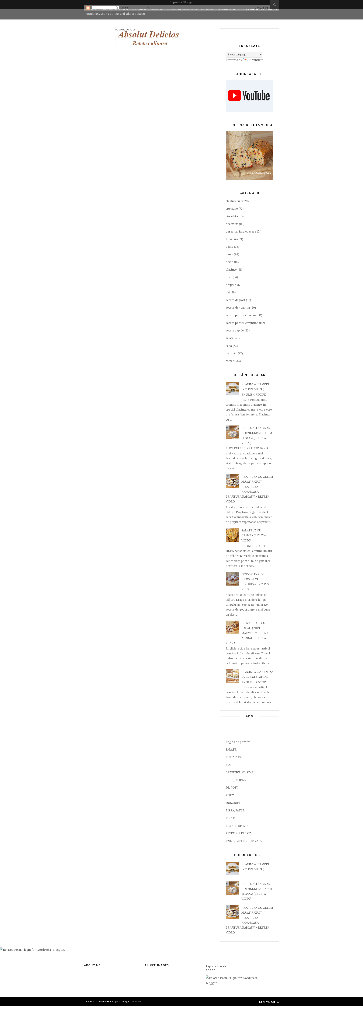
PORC (230, 795)
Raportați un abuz (217, 966)
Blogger (188, 2)
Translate (256, 60)
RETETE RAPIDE (237, 757)
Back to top (267, 1002)
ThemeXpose (113, 1001)
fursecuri (232, 239)
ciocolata (232, 216)
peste (229, 262)
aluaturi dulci (234, 201)
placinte (231, 269)
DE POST (232, 787)
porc (229, 277)
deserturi (232, 224)
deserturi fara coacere (241, 231)
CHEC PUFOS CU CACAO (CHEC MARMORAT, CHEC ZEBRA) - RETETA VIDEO (247, 633)
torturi (230, 361)
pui (228, 292)
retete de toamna (238, 307)
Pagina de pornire (238, 742)
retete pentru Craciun (241, 315)
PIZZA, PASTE (235, 810)
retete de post (235, 300)
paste (229, 254)
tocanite (231, 353)
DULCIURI (233, 803)
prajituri (231, 285)
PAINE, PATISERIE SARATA (244, 841)
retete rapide (235, 330)
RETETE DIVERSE (238, 826)
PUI (228, 765)
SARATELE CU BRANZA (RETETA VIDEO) (253, 535)
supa (229, 346)
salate (230, 338)
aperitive (232, 208)
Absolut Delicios (125, 29)
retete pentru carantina (242, 323)
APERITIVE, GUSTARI (240, 772)
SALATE (231, 749)
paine (229, 246)
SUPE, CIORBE (236, 780)
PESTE (230, 818)
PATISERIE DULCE (238, 833)
